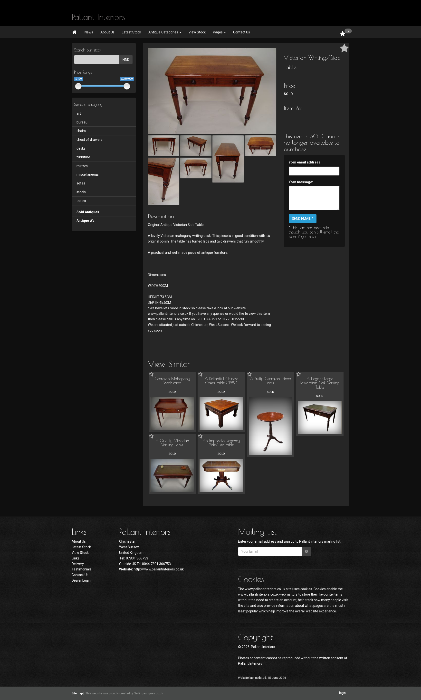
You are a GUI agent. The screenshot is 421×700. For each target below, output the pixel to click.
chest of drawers (90, 140)
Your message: (301, 182)
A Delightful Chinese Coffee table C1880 (221, 380)
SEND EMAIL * (302, 219)
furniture (83, 157)
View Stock (197, 32)
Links (75, 558)
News (89, 32)
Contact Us (241, 32)
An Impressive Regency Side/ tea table (221, 442)
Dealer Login (81, 580)
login (342, 693)
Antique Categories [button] (163, 32)
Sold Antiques (88, 212)
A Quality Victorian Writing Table (172, 442)
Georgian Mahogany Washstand (172, 380)
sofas (81, 183)
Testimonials (81, 569)
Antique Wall (86, 221)
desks (81, 148)
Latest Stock (131, 32)
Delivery (78, 564)
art (79, 113)
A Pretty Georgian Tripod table (270, 380)
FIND (126, 59)
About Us (107, 32)
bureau (82, 122)
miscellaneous (88, 174)
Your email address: (305, 162)
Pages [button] (218, 32)
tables (81, 201)
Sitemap (77, 693)
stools (81, 192)
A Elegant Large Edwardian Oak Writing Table (319, 382)
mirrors (82, 166)
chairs (81, 131)
